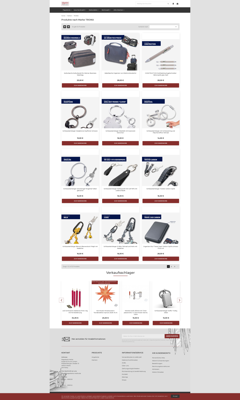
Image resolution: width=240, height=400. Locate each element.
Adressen (155, 369)
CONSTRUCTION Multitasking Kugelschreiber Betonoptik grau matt (160, 74)
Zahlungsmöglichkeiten (131, 368)
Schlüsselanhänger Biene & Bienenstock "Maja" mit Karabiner (80, 247)
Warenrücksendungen (160, 361)
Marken (94, 360)
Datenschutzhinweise (130, 360)
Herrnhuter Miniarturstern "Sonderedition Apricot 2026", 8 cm (105, 311)
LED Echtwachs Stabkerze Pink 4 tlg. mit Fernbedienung (75, 311)
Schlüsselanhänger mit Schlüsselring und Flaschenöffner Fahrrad (161, 132)
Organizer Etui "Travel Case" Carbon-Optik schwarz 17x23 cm (160, 247)
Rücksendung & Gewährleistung (134, 371)
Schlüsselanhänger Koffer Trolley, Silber (166, 311)
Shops (124, 380)
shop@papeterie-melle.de (71, 373)
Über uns (125, 366)
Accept (175, 396)
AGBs (124, 363)
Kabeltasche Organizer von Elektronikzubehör (120, 73)
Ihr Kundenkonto (161, 353)
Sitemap (125, 377)
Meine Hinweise (158, 372)
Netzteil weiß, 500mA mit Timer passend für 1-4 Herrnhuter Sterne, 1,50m (136, 312)
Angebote (95, 357)
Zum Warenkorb (80, 85)
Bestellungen (157, 363)
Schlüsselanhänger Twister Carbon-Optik (161, 189)
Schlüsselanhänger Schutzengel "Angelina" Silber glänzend (80, 189)
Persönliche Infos (158, 358)
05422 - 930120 (66, 379)
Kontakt (125, 374)
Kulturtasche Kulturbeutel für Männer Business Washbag (80, 74)
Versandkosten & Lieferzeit (131, 357)
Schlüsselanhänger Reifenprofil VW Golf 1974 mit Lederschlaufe (120, 189)
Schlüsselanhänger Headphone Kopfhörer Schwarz (80, 131)
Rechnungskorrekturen (161, 366)
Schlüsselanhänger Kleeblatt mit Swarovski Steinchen (120, 132)
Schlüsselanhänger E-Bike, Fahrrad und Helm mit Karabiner (120, 247)
